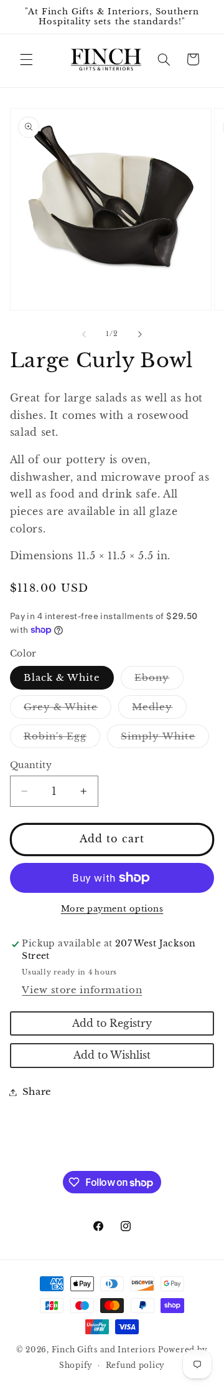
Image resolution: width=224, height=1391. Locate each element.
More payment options (112, 908)
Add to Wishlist (112, 1055)
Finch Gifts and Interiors (104, 1349)
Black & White (62, 677)
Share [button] (37, 1091)
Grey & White (68, 710)
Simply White (165, 739)
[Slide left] (84, 334)
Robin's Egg (62, 739)
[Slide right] (140, 334)
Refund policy (136, 1365)
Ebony (158, 680)
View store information (82, 990)
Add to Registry (112, 1023)
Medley (159, 710)
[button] (26, 59)
